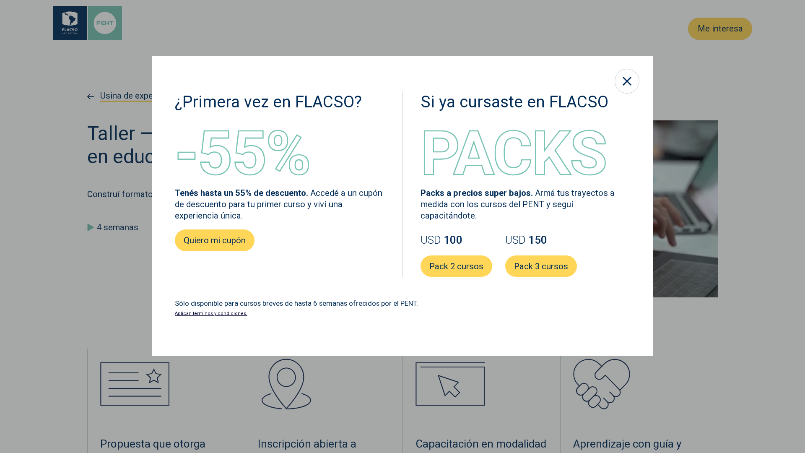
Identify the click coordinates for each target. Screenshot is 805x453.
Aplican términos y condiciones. (211, 313)
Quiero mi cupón (215, 240)
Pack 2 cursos (456, 266)
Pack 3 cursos (541, 266)
